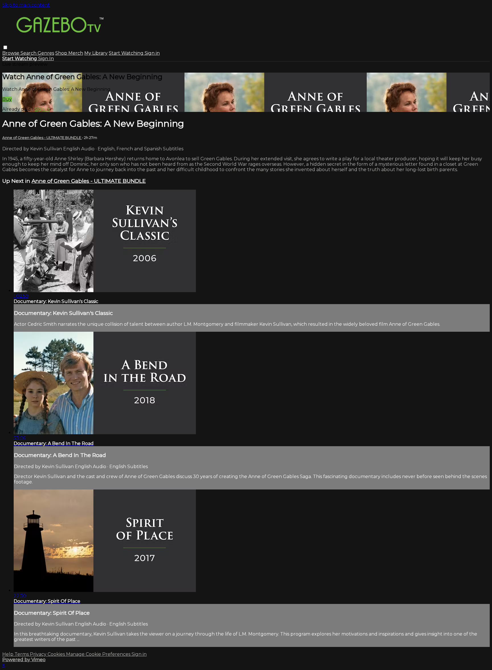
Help (8, 654)
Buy (7, 99)
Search (29, 53)
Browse (11, 53)
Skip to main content (26, 5)
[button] (5, 47)
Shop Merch (69, 53)
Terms (22, 654)
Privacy (39, 654)
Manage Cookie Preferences (99, 654)
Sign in (152, 53)
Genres (46, 53)
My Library (96, 53)
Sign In (46, 58)
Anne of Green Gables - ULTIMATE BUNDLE (42, 137)
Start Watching (127, 53)
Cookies (57, 654)
